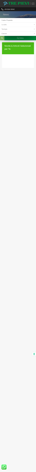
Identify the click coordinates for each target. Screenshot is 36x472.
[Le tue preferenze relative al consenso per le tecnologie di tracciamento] (34, 354)
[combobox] (18, 24)
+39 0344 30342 (9, 9)
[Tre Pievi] (18, 5)
